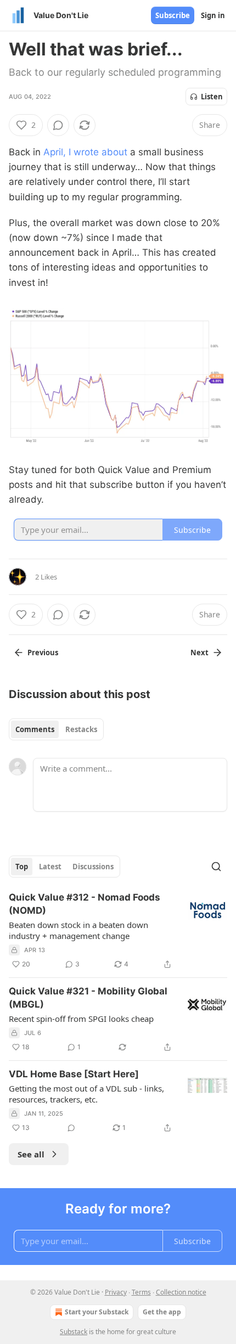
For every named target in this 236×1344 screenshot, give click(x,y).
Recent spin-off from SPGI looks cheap (81, 1018)
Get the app (162, 1312)
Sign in (213, 15)
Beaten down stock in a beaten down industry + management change (78, 930)
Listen (212, 97)
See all (31, 1154)
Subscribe (172, 15)
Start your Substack (96, 1312)
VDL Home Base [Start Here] (74, 1074)
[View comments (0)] (58, 125)
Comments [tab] (34, 729)
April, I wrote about (85, 152)
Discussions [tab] (93, 866)
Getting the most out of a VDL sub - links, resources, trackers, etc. (86, 1094)
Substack (73, 1331)
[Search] (216, 867)
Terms (141, 1292)
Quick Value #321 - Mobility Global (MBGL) (88, 998)
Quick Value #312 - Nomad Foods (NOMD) (84, 904)
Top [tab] (21, 866)
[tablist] (56, 729)
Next (199, 652)
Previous (42, 652)
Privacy (116, 1292)
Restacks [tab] (81, 729)
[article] (118, 931)
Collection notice (181, 1292)
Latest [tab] (50, 866)
